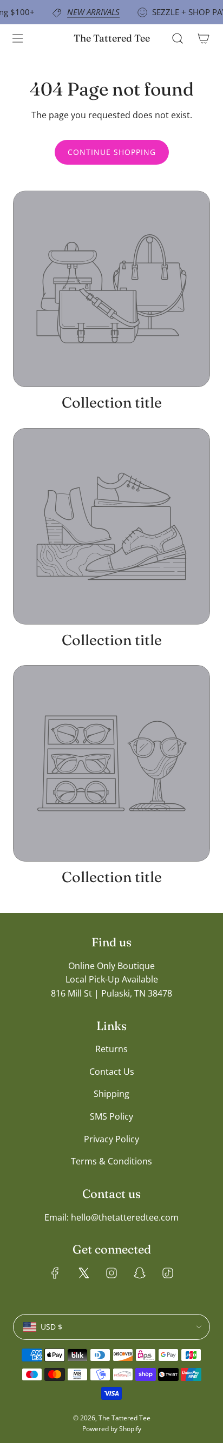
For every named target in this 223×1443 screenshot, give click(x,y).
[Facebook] (55, 1273)
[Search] (178, 38)
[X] (83, 1273)
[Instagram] (111, 1273)
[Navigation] (17, 38)
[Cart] (204, 38)
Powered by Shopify (111, 1428)
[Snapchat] (140, 1273)
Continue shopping (112, 152)
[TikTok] (168, 1273)
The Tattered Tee (112, 38)
